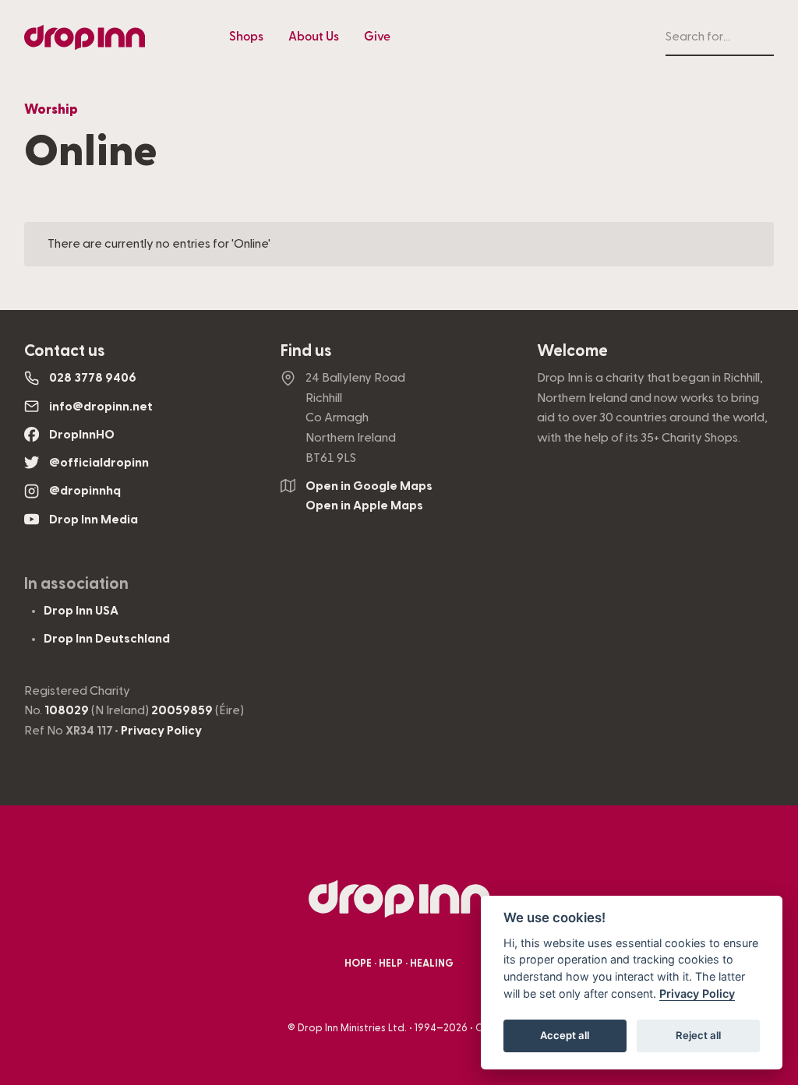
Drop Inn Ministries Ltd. (352, 1028)
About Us (313, 36)
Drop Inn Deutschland (107, 638)
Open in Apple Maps (364, 505)
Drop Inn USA (81, 610)
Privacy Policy (161, 730)
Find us (306, 351)
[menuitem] (246, 37)
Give (377, 36)
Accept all (564, 1035)
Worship (51, 109)
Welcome (572, 351)
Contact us (64, 351)
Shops (246, 36)
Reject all (698, 1035)
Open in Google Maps (369, 486)
